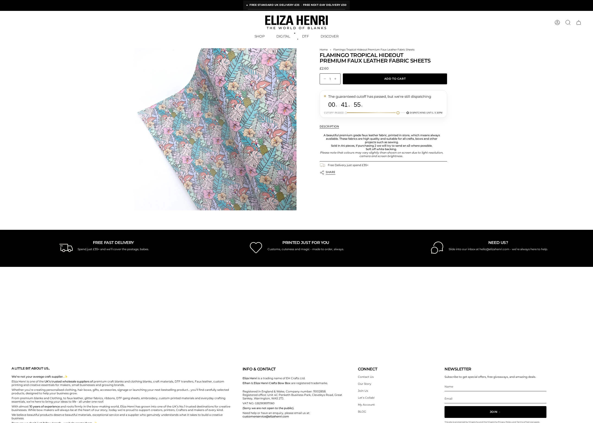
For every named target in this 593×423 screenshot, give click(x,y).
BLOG (362, 411)
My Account (366, 404)
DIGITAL (283, 36)
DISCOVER (329, 36)
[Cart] (578, 22)
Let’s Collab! (366, 397)
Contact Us (366, 377)
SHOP (260, 36)
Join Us (363, 390)
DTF (305, 36)
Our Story (364, 383)
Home (324, 49)
